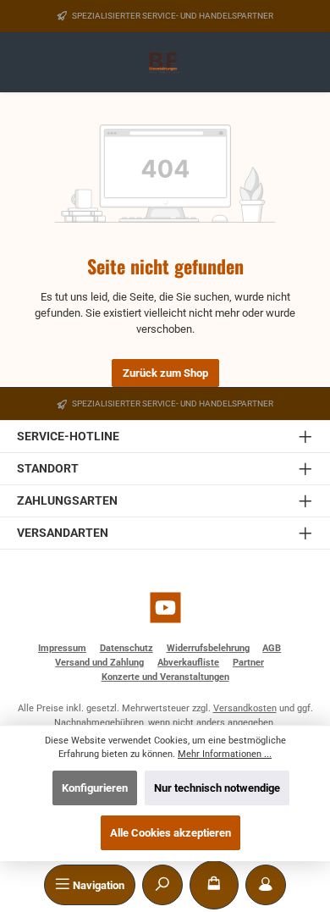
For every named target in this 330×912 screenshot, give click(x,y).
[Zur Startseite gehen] (165, 63)
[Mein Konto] (265, 885)
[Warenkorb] (214, 884)
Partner (248, 662)
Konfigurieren (95, 788)
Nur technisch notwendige (217, 788)
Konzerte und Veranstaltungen (165, 677)
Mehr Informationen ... (225, 754)
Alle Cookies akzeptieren (170, 832)
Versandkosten (245, 708)
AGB (271, 648)
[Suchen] (162, 885)
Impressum (62, 648)
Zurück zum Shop (165, 373)
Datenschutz (126, 648)
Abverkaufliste (188, 662)
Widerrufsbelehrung (208, 648)
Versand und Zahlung (99, 662)
